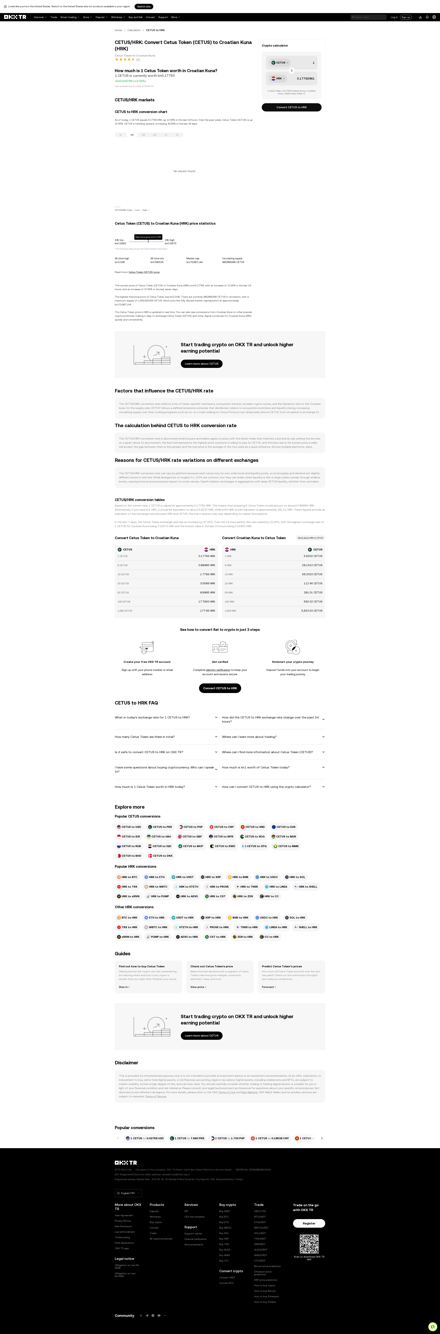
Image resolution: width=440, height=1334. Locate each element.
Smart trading (68, 17)
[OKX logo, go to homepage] (15, 17)
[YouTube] (159, 1316)
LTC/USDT (260, 1260)
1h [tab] (120, 135)
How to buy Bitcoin (265, 1291)
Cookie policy (122, 1237)
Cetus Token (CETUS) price (144, 272)
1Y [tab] (166, 135)
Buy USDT (224, 1211)
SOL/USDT (260, 1233)
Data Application (124, 1242)
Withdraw (116, 17)
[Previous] (118, 1138)
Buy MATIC (225, 1227)
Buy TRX (224, 1244)
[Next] (321, 1138)
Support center (193, 1233)
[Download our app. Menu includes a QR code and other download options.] (420, 17)
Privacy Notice (123, 1220)
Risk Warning (249, 1092)
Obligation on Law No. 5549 (127, 1266)
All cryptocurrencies (161, 1238)
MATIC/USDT (261, 1227)
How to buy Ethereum (266, 1296)
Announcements (193, 1244)
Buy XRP (224, 1238)
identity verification (218, 670)
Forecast (268, 987)
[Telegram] (146, 1316)
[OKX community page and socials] (165, 1316)
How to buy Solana (265, 1302)
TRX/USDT (260, 1238)
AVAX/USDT (260, 1255)
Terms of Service (155, 1096)
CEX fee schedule (194, 1216)
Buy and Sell (135, 17)
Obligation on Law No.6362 (125, 1274)
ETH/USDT (260, 1222)
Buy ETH (224, 1222)
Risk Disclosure (123, 1226)
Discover (39, 17)
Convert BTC (226, 1283)
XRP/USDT (260, 1244)
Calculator (134, 30)
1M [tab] (154, 135)
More (174, 17)
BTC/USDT (260, 1216)
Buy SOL (224, 1233)
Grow (86, 17)
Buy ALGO (224, 1249)
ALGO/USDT (261, 1249)
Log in (394, 17)
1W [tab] (143, 135)
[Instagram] (153, 1316)
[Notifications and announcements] (427, 17)
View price (197, 987)
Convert (150, 17)
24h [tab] (132, 135)
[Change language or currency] (434, 17)
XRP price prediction (265, 1280)
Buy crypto (156, 1222)
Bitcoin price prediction (267, 1266)
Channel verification (195, 1239)
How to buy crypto (265, 1285)
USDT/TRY (260, 1211)
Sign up (406, 17)
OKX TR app (122, 1248)
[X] (140, 1316)
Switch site (144, 6)
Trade (53, 17)
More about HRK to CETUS (310, 538)
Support (163, 17)
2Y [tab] (177, 135)
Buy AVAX (224, 1255)
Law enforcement (125, 1231)
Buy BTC (224, 1216)
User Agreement (124, 1215)
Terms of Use (226, 1092)
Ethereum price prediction (263, 1273)
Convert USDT (227, 1277)
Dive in (123, 987)
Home (118, 30)
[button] (166, 717)
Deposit (100, 17)
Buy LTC (223, 1260)
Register (309, 1223)
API (186, 1211)
